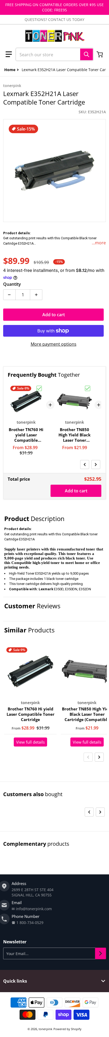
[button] (8, 54)
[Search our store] (86, 54)
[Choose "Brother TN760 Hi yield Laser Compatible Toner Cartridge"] (39, 388)
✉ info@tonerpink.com (32, 908)
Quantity (12, 284)
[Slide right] (95, 464)
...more (99, 243)
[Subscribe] (100, 953)
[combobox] (54, 54)
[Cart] (100, 54)
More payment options (53, 344)
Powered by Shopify (67, 1029)
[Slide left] (84, 464)
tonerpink (45, 1029)
